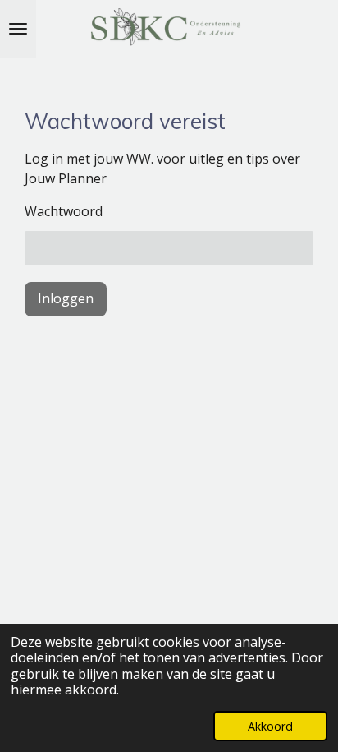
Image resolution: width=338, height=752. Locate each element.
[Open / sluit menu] (18, 29)
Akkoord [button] (270, 726)
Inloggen (66, 298)
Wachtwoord (64, 211)
